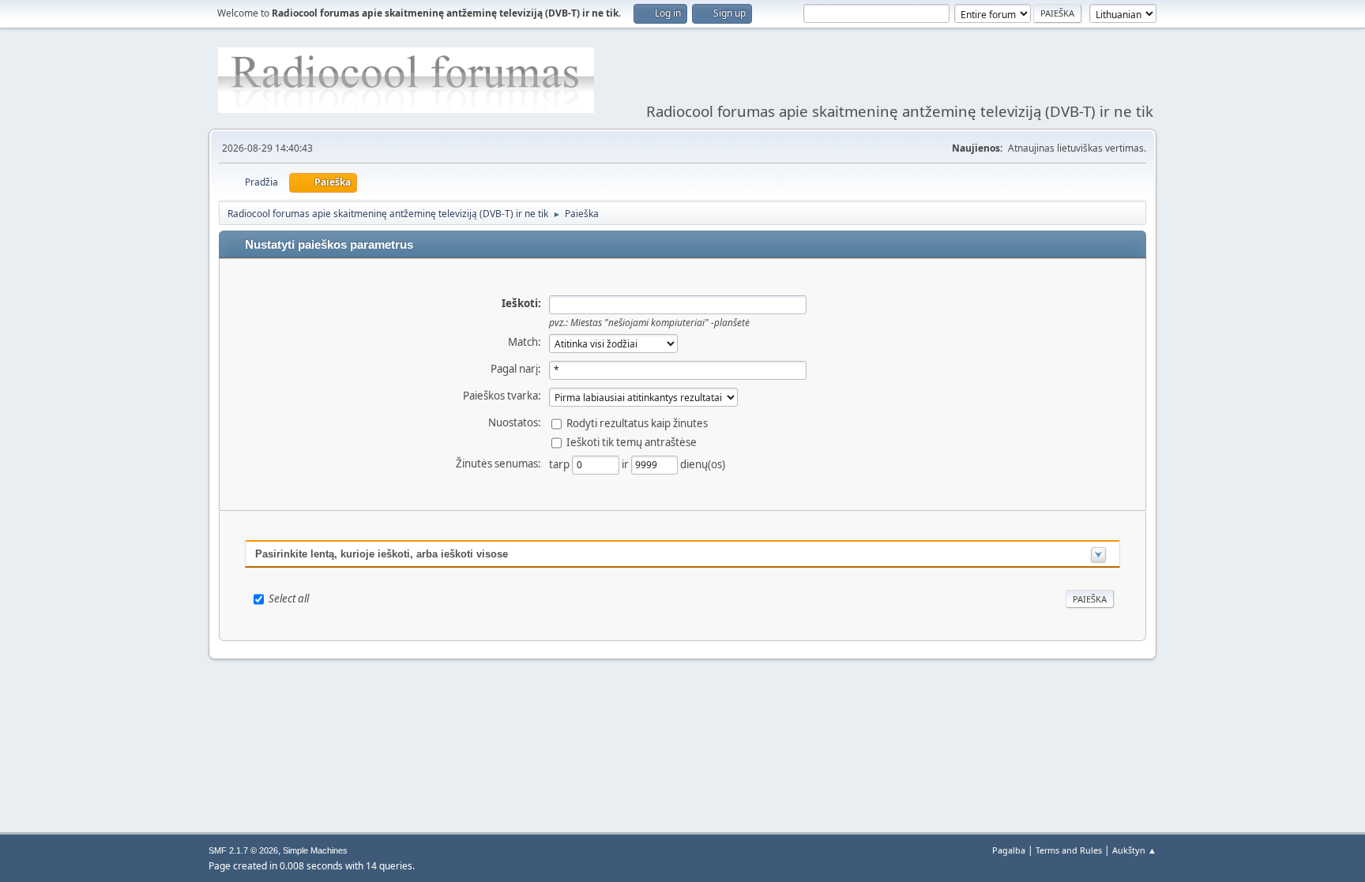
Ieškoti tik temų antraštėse (631, 441)
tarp (560, 463)
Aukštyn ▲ (1134, 850)
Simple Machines (315, 850)
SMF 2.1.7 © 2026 (243, 850)
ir (626, 463)
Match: (524, 342)
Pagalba (1008, 850)
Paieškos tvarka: (502, 395)
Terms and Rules (1069, 850)
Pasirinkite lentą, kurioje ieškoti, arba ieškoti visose (381, 554)
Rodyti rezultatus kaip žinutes (637, 422)
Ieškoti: (521, 303)
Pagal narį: (516, 369)
